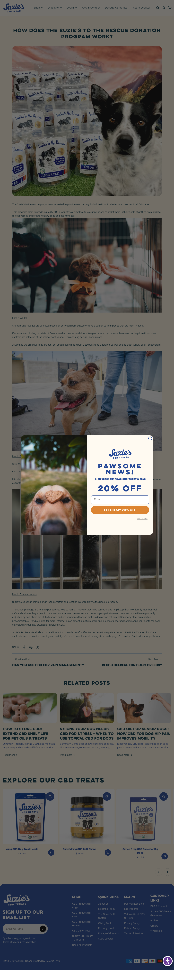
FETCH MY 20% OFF (120, 510)
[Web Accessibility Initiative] (167, 961)
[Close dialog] (150, 438)
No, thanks (142, 518)
